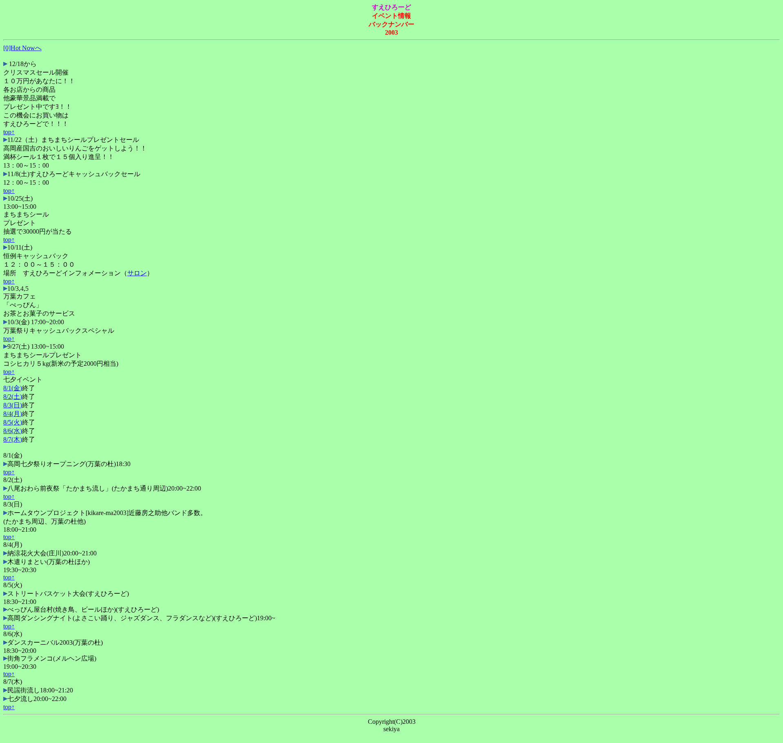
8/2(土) (12, 396)
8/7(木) (12, 439)
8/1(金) (12, 388)
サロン (137, 273)
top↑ (9, 131)
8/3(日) (12, 405)
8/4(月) (12, 413)
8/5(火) (12, 422)
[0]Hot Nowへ (22, 47)
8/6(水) (12, 430)
